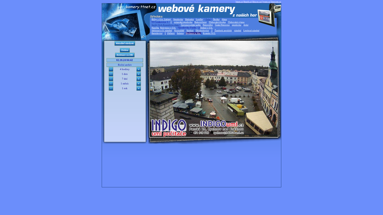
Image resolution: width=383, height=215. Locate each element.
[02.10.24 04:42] (214, 135)
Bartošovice (157, 33)
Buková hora (200, 22)
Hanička (155, 27)
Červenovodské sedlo (191, 25)
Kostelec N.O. (209, 33)
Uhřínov (171, 33)
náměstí (237, 30)
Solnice (180, 33)
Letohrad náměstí (251, 30)
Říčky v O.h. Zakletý (162, 19)
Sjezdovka (178, 19)
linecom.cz (276, 1)
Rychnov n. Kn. (193, 33)
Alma (224, 19)
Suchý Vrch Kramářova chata (165, 25)
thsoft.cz (248, 1)
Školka (216, 19)
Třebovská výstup (236, 22)
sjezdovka (236, 25)
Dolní (208, 19)
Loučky (199, 19)
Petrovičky (208, 25)
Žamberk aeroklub (223, 30)
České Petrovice (222, 25)
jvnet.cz (266, 1)
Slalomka (189, 19)
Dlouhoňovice (202, 30)
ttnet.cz (239, 1)
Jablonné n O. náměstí (162, 30)
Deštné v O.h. (206, 27)
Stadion (190, 30)
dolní (246, 25)
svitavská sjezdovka (183, 22)
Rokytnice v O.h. (168, 27)
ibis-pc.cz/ (257, 1)
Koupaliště (179, 30)
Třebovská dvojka (217, 22)
